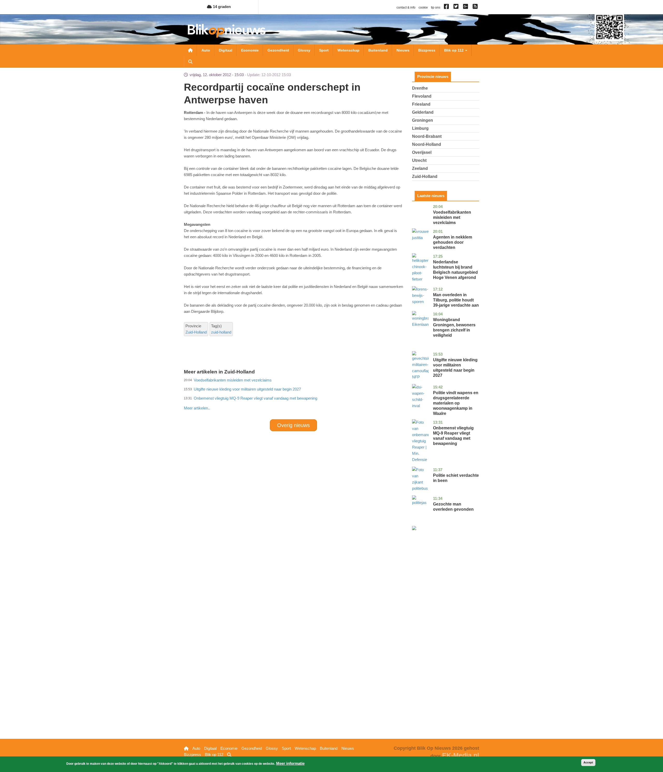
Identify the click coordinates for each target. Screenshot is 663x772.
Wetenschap (348, 50)
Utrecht (419, 160)
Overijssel (421, 152)
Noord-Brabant (427, 136)
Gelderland (423, 112)
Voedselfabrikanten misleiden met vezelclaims (452, 217)
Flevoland (421, 96)
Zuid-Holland (196, 332)
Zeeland (420, 168)
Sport (324, 50)
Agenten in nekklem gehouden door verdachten (452, 242)
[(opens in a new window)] (447, 7)
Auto (205, 50)
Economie (250, 50)
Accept (588, 762)
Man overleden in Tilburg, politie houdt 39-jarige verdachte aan (456, 300)
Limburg (420, 128)
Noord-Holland (426, 144)
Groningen (422, 120)
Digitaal (225, 50)
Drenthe (420, 88)
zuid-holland (221, 332)
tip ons (435, 7)
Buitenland (378, 50)
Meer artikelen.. (197, 408)
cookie (423, 7)
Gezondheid (278, 50)
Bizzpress (426, 50)
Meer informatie (290, 763)
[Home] (226, 31)
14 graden (221, 6)
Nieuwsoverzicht (190, 50)
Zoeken (190, 61)
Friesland (421, 104)
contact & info (406, 7)
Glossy (304, 50)
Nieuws (403, 50)
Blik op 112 (454, 50)
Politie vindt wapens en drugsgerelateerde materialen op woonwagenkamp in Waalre (455, 403)
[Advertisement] (293, 397)
